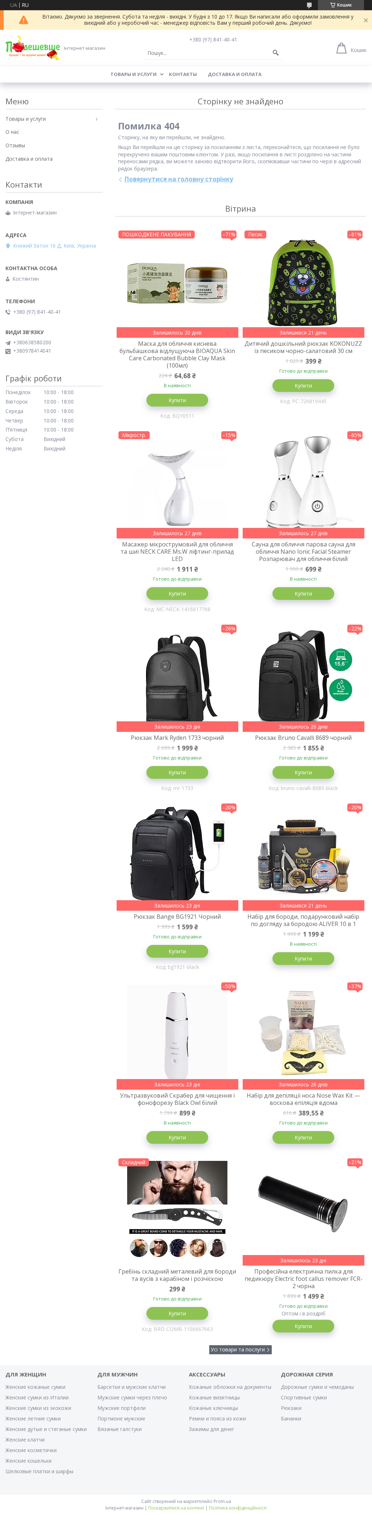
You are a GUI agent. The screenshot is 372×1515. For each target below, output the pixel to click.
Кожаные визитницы (214, 1397)
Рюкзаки (291, 1407)
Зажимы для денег (211, 1429)
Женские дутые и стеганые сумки (46, 1429)
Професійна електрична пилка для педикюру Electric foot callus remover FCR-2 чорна (303, 1279)
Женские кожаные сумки (35, 1386)
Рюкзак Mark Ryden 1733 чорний (177, 737)
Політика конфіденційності (238, 1508)
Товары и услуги (133, 74)
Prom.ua (222, 1501)
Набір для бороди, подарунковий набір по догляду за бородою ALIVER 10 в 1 (303, 920)
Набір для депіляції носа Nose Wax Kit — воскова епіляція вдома (303, 1099)
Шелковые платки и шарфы (39, 1471)
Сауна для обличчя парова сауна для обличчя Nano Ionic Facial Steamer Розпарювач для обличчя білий (303, 551)
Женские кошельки (28, 1460)
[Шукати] (276, 53)
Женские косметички (31, 1450)
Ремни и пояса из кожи (217, 1418)
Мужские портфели (121, 1407)
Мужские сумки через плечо (132, 1397)
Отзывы (15, 145)
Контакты (183, 74)
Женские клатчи (25, 1439)
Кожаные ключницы (213, 1407)
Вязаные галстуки (119, 1429)
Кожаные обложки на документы (230, 1386)
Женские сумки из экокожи (38, 1407)
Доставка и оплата (235, 74)
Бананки (291, 1418)
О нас (12, 131)
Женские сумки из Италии (37, 1397)
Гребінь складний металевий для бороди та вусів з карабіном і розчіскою (177, 1275)
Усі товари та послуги (238, 1349)
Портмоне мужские (121, 1418)
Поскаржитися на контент (176, 1508)
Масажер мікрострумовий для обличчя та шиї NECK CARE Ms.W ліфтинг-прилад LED (177, 551)
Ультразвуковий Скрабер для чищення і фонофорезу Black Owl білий (177, 1099)
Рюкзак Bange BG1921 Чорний (177, 916)
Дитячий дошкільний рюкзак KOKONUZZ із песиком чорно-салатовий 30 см (303, 347)
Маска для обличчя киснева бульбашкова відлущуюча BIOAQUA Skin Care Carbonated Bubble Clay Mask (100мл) (177, 354)
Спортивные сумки (304, 1397)
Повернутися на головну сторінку (178, 179)
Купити (177, 400)
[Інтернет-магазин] (32, 47)
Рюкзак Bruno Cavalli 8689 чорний (303, 737)
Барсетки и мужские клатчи (131, 1386)
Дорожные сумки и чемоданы (317, 1386)
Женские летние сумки (33, 1418)
